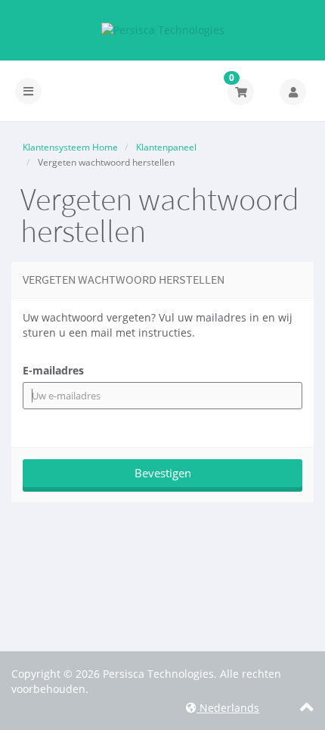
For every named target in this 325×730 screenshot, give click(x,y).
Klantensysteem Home (70, 147)
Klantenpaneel (166, 147)
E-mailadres (53, 370)
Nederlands (228, 707)
